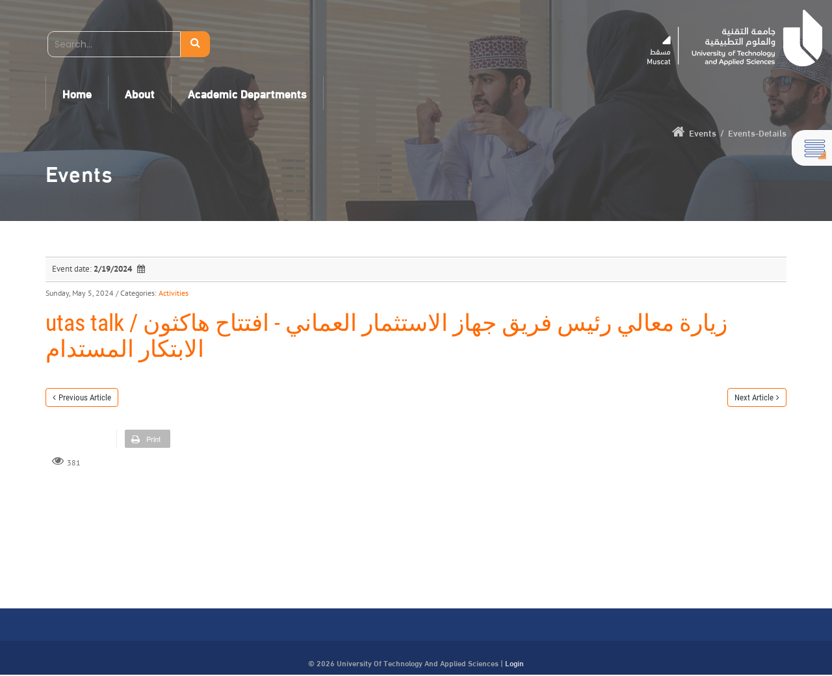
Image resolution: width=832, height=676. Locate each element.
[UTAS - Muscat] (734, 38)
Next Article (754, 397)
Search (195, 44)
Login (514, 662)
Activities (173, 293)
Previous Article (84, 397)
